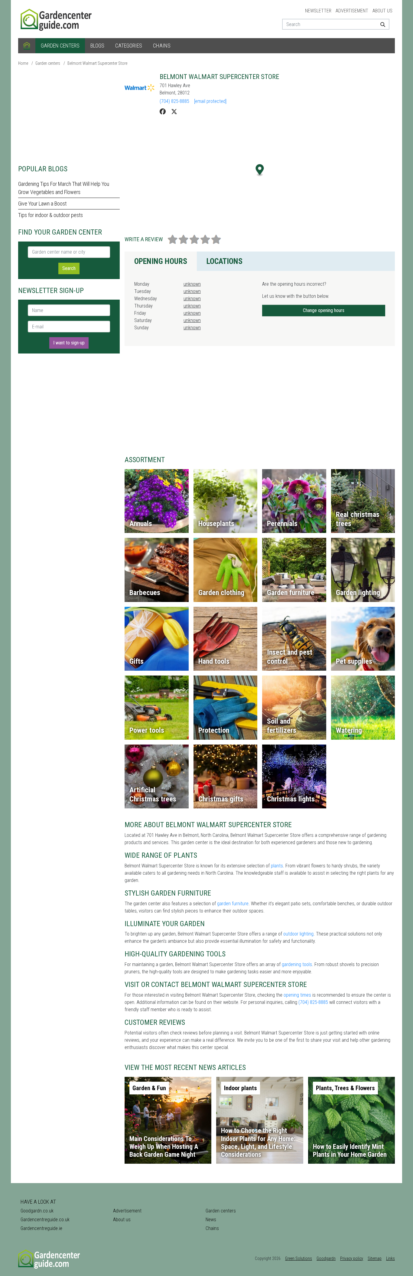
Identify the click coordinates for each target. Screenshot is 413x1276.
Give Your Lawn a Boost (42, 203)
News (211, 1219)
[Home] (26, 45)
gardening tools (297, 964)
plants (277, 866)
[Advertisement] (69, 115)
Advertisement (352, 11)
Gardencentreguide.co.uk (45, 1219)
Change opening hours (323, 310)
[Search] (380, 24)
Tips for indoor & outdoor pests (50, 215)
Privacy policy (351, 1258)
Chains (162, 45)
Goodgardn (326, 1258)
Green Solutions (298, 1258)
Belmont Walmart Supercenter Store (97, 63)
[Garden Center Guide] (57, 18)
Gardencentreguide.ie (41, 1228)
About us (382, 11)
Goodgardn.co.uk (37, 1211)
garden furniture (233, 903)
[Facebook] (162, 111)
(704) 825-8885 (174, 101)
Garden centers (60, 45)
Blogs (97, 45)
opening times (297, 995)
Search (69, 268)
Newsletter (318, 11)
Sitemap (375, 1258)
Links (390, 1258)
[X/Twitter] (174, 111)
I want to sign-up (69, 343)
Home (23, 63)
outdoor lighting (298, 934)
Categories (128, 45)
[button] (260, 170)
